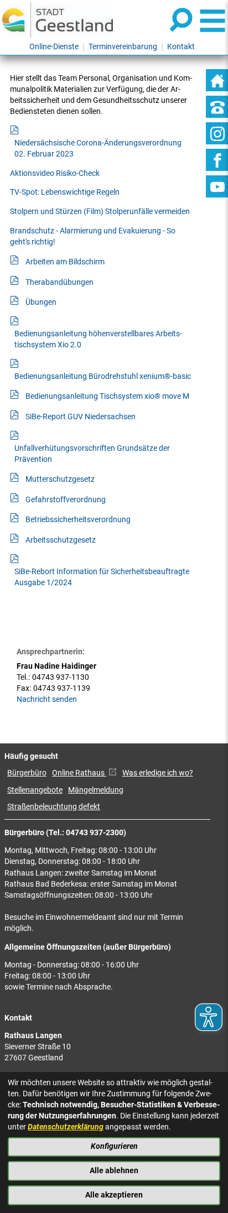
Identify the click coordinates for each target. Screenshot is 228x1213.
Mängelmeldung (95, 790)
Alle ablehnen (114, 1170)
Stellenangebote (35, 790)
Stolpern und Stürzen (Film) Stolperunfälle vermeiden (100, 211)
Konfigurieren (114, 1146)
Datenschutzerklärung (65, 1127)
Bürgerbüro (26, 773)
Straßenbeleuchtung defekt (53, 806)
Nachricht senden (47, 699)
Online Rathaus (79, 773)
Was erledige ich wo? (157, 773)
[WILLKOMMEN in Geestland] (57, 19)
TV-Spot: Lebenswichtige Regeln (65, 192)
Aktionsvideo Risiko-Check (55, 173)
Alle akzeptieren (114, 1195)
